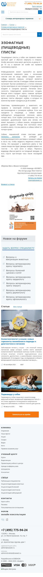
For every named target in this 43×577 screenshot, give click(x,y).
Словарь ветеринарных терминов (19, 18)
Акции (3, 437)
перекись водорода (10, 137)
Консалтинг (5, 472)
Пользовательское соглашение (12, 507)
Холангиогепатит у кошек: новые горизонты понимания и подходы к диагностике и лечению (18, 341)
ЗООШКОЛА (5, 469)
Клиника (6, 428)
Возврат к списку (8, 184)
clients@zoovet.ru (35, 180)
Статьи (4, 477)
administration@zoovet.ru (11, 553)
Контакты (6, 498)
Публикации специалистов (10, 481)
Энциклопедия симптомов (10, 490)
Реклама (4, 504)
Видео (3, 443)
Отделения (5, 431)
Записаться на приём (21, 414)
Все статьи (17, 307)
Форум (4, 511)
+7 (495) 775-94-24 (33, 3)
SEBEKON (16, 559)
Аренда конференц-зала (9, 466)
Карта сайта (5, 501)
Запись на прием (35, 178)
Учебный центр (9, 454)
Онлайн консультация (13, 514)
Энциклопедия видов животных (12, 484)
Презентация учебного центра (12, 463)
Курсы (3, 457)
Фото (3, 446)
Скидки (3, 440)
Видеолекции (6, 460)
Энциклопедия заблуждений (11, 493)
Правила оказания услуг (9, 449)
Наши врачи (5, 434)
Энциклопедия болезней (10, 487)
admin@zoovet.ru (8, 548)
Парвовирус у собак (10, 394)
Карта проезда (37, 6)
